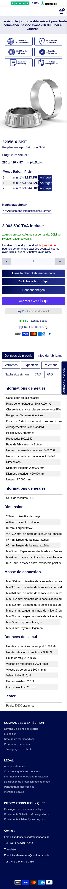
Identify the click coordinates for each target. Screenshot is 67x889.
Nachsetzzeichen (17, 374)
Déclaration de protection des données (27, 781)
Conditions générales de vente (22, 771)
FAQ (50, 374)
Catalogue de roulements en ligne (24, 809)
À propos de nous (14, 766)
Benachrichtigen (33, 290)
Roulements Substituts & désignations (26, 814)
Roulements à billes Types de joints (25, 819)
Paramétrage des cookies (19, 786)
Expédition (30, 365)
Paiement (50, 365)
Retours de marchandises (19, 739)
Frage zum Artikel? (15, 155)
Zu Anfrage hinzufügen (33, 281)
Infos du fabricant (49, 355)
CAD (37, 374)
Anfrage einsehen (64, 378)
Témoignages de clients (18, 749)
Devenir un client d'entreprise (21, 728)
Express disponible (38, 311)
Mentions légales (14, 791)
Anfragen (46, 177)
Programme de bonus (17, 744)
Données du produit (18, 355)
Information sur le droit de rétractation (26, 776)
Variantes (11, 365)
